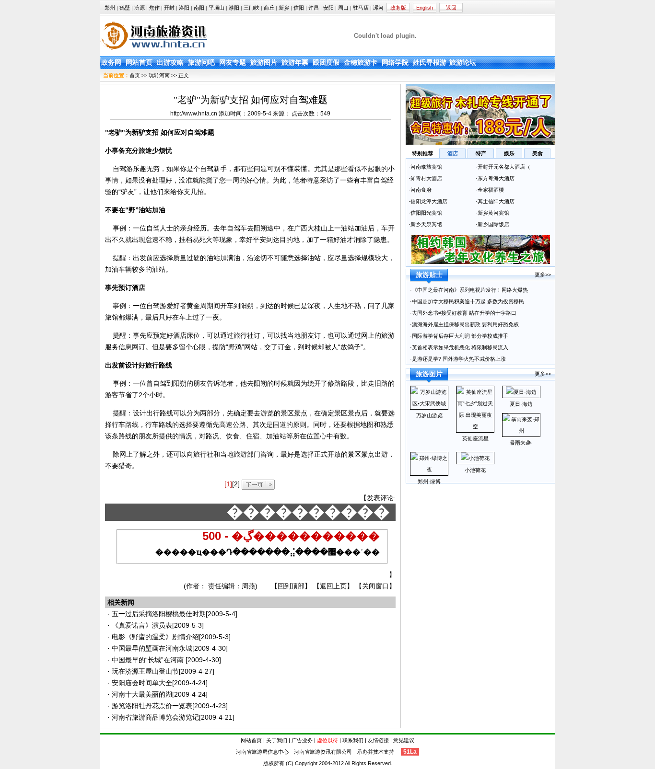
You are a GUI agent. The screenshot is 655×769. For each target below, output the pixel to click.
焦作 (154, 8)
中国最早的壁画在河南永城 (152, 648)
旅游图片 (263, 62)
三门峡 (251, 8)
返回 (451, 8)
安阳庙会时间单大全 (142, 683)
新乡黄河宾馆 (493, 213)
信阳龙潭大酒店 (428, 201)
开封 (169, 8)
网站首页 (139, 62)
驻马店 (361, 8)
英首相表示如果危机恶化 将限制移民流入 (460, 347)
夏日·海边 (521, 404)
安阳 (328, 8)
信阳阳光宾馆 (427, 213)
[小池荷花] (475, 458)
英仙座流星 (475, 438)
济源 (139, 8)
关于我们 (276, 740)
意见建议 (403, 740)
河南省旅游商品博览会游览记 (155, 717)
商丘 (269, 8)
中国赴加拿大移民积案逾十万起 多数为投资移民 (468, 301)
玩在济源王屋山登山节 (145, 671)
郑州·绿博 (429, 481)
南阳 (199, 8)
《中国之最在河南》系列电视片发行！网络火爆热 (470, 290)
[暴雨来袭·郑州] (521, 431)
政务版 (398, 8)
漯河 (378, 8)
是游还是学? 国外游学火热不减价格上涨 (459, 359)
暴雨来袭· (521, 443)
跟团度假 (326, 62)
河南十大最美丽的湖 (142, 694)
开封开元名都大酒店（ (504, 167)
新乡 (284, 8)
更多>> (543, 274)
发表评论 (380, 498)
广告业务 (302, 740)
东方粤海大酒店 (496, 178)
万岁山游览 (429, 415)
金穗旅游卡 (360, 62)
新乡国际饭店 (494, 224)
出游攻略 (170, 62)
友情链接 (378, 740)
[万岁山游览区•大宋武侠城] (429, 403)
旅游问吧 (201, 62)
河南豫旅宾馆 (426, 167)
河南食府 (421, 190)
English (424, 8)
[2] (236, 484)
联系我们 (352, 740)
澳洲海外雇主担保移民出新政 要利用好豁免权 (465, 324)
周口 (343, 8)
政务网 (111, 62)
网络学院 (395, 62)
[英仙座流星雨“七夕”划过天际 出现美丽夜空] (475, 426)
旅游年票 (294, 62)
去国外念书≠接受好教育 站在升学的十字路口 (465, 313)
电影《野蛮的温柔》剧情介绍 (155, 637)
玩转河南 (159, 75)
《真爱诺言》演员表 (142, 625)
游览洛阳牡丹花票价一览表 (152, 706)
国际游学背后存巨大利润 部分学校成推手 (460, 336)
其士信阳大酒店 (496, 201)
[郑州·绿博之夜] (429, 469)
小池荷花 (475, 470)
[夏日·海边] (521, 392)
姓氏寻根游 (429, 62)
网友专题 (232, 62)
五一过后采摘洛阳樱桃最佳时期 (159, 614)
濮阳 (234, 8)
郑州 (110, 8)
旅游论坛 (462, 62)
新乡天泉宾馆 (426, 224)
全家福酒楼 (491, 190)
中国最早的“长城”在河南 (149, 660)
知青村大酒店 (426, 178)
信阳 (298, 8)
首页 (134, 75)
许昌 (313, 8)
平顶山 (216, 8)
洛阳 (184, 8)
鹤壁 (124, 8)
